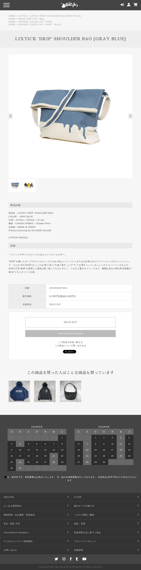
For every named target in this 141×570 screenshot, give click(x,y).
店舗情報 (78, 550)
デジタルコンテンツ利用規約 (18, 541)
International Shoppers (70, 333)
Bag (42, 19)
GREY (49, 22)
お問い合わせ (10, 550)
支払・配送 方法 (12, 523)
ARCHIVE (9, 497)
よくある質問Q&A (13, 506)
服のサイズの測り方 (84, 506)
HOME (12, 16)
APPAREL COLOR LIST (31, 22)
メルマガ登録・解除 (84, 515)
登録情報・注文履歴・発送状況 (19, 515)
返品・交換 (79, 523)
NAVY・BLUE (53, 24)
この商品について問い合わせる (70, 345)
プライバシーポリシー (85, 541)
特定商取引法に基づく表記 (87, 532)
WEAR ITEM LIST (27, 19)
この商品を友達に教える (70, 342)
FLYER (78, 497)
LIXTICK (22, 16)
